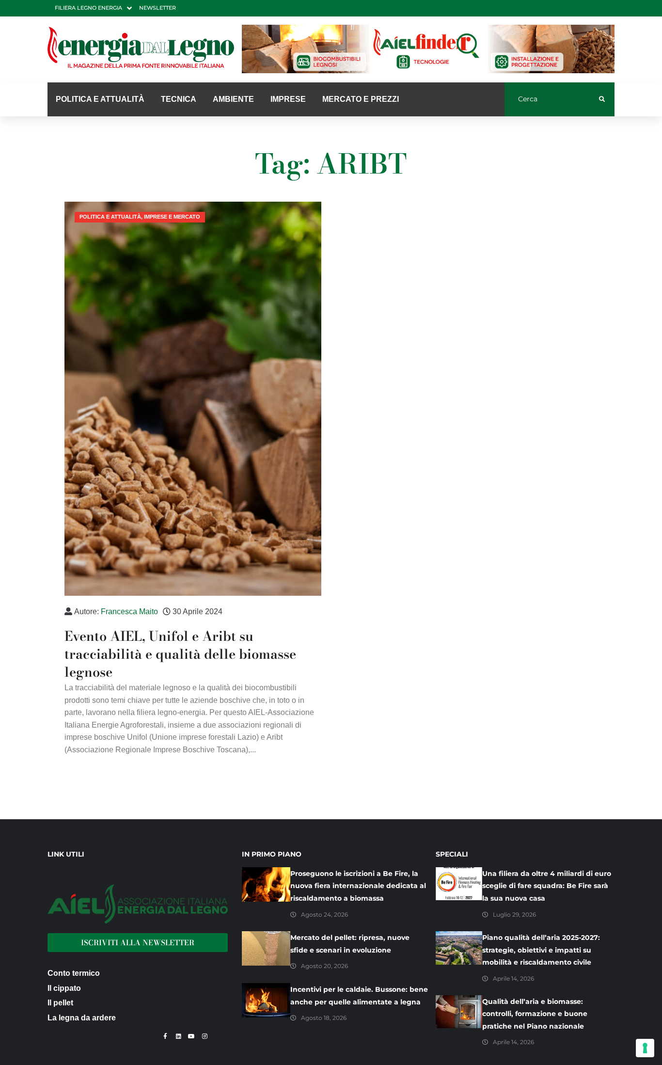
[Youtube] (191, 1036)
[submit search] (602, 99)
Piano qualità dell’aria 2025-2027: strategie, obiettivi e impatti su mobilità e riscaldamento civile (541, 950)
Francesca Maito (129, 611)
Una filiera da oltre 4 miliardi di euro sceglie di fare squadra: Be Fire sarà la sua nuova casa (546, 886)
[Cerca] (551, 99)
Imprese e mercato (172, 217)
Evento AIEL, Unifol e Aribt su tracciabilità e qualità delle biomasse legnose (180, 654)
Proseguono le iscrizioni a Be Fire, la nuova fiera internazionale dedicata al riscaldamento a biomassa (358, 886)
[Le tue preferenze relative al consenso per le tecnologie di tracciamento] (645, 1048)
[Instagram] (204, 1036)
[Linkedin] (178, 1036)
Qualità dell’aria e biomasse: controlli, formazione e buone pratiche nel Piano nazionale (534, 1014)
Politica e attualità (110, 217)
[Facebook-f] (165, 1036)
